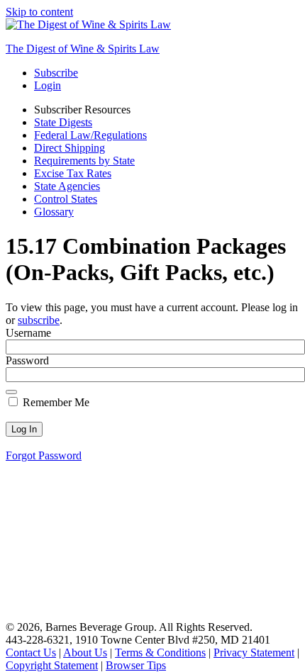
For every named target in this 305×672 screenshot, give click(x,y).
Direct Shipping (69, 148)
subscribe (39, 320)
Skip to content (39, 12)
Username (28, 333)
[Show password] (11, 392)
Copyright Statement (52, 665)
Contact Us (31, 652)
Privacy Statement (254, 652)
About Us (85, 652)
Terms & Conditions (160, 652)
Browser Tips (136, 665)
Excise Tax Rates (72, 173)
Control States (65, 199)
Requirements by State (84, 161)
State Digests (63, 122)
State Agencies (67, 186)
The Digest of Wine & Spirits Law (83, 49)
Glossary (54, 212)
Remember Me (54, 402)
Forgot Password (44, 455)
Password (27, 360)
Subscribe (56, 73)
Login (47, 85)
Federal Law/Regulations (90, 135)
